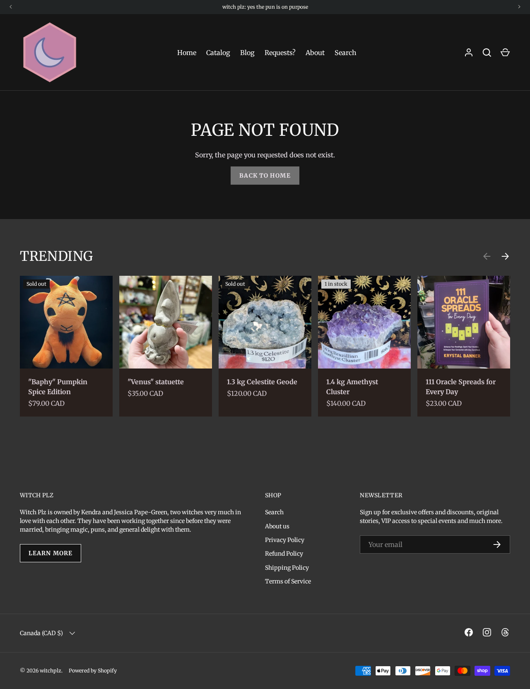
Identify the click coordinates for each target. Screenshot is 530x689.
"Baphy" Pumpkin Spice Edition (57, 387)
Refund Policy (284, 553)
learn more (50, 553)
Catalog (218, 52)
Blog (247, 52)
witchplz (50, 670)
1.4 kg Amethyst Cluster (352, 387)
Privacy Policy (284, 540)
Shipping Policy (287, 567)
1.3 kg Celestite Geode (262, 382)
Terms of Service (288, 581)
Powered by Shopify (93, 670)
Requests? (280, 52)
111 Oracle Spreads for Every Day (461, 387)
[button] (505, 52)
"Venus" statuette (156, 382)
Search (346, 52)
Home (186, 52)
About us (277, 526)
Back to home (264, 175)
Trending (56, 256)
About (315, 52)
